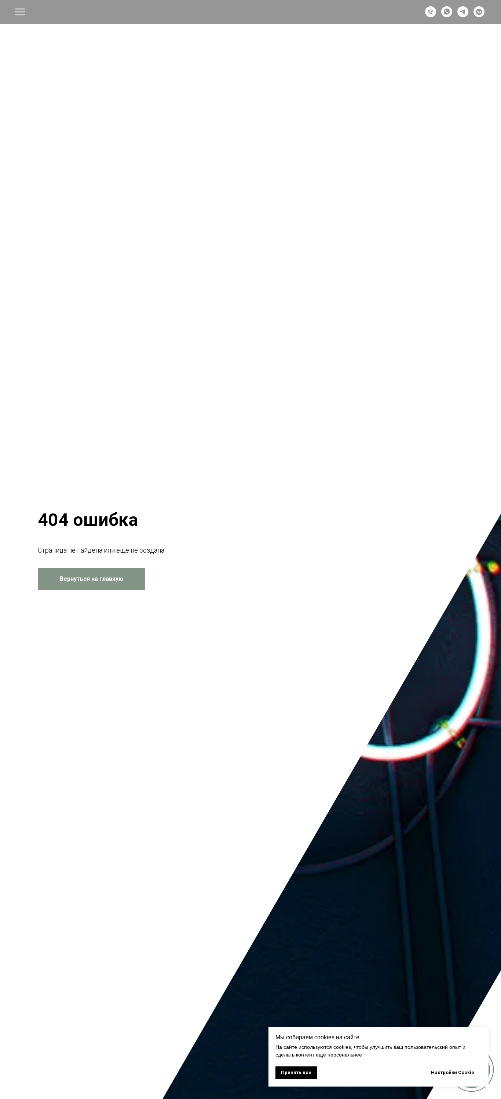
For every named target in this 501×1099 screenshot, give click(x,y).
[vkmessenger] (478, 15)
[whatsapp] (446, 15)
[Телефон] (430, 15)
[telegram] (462, 15)
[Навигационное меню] (20, 12)
